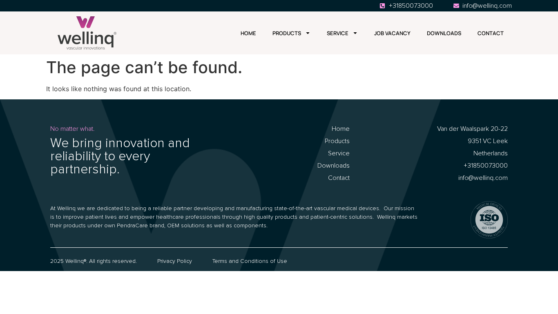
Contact (491, 33)
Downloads (444, 33)
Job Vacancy (392, 33)
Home (248, 33)
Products (286, 33)
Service (337, 33)
